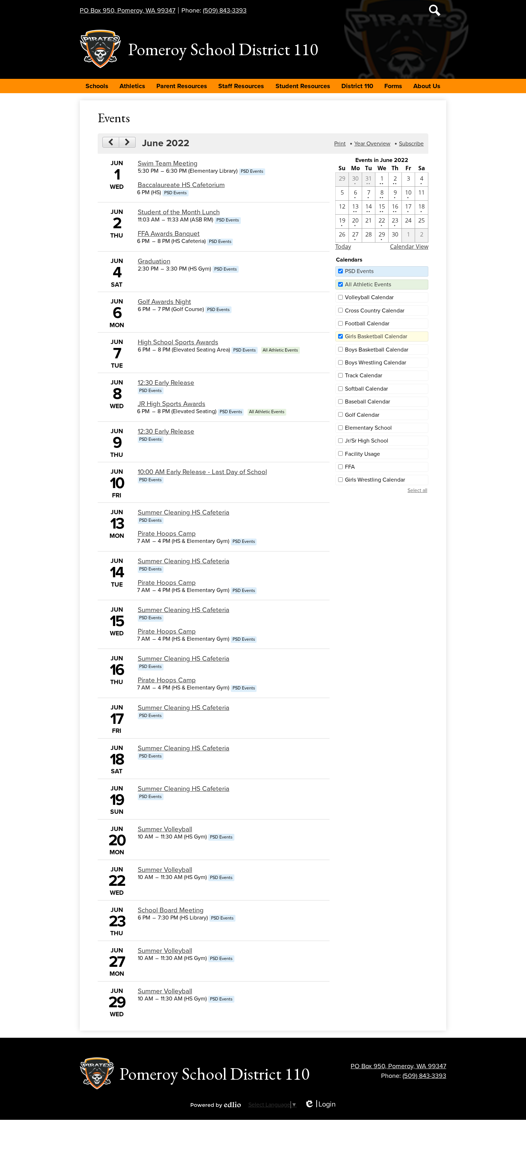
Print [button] (340, 143)
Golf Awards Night (164, 302)
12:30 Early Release (166, 383)
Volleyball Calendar (369, 297)
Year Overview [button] (372, 143)
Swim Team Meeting (168, 163)
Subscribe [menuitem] (411, 143)
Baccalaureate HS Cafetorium (181, 185)
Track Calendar (363, 375)
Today (343, 246)
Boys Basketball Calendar (376, 349)
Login (320, 1104)
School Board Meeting (171, 910)
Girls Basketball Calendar (376, 336)
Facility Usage (362, 454)
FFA (350, 466)
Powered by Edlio (216, 1104)
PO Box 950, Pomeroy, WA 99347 (127, 10)
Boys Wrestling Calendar (375, 362)
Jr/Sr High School (366, 440)
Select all (417, 490)
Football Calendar (367, 323)
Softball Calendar (366, 388)
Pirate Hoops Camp (167, 534)
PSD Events (359, 271)
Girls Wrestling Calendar (375, 479)
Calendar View (409, 246)
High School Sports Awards (178, 342)
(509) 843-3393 (225, 10)
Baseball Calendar (367, 401)
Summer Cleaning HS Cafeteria (183, 512)
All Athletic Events (368, 284)
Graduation (154, 261)
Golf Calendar (362, 415)
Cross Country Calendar (374, 310)
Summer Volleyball (165, 829)
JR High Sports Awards (171, 404)
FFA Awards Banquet (169, 234)
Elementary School (368, 427)
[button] (97, 86)
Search (434, 10)
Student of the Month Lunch (179, 212)
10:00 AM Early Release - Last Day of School (202, 472)
